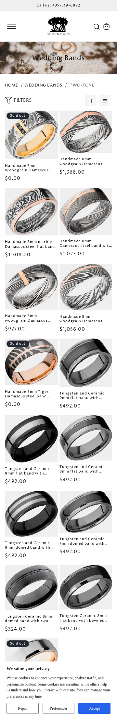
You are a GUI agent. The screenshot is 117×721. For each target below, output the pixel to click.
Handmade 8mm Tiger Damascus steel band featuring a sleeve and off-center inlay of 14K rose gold (28, 394)
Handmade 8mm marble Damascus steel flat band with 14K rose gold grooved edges (30, 244)
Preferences (59, 708)
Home (11, 85)
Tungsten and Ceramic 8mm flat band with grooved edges (27, 471)
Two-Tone (82, 85)
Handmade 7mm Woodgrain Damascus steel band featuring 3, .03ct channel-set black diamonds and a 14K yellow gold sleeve (28, 168)
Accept (94, 708)
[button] (11, 26)
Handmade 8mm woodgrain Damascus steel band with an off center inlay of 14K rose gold (83, 319)
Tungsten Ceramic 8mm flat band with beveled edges (83, 618)
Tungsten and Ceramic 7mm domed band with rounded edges (82, 541)
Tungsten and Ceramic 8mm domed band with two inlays (27, 545)
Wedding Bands (43, 85)
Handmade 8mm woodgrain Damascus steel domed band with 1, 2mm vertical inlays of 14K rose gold (30, 318)
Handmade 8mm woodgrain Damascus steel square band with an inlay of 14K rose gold (85, 162)
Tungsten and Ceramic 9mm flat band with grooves (82, 396)
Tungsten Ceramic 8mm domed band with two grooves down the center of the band (30, 619)
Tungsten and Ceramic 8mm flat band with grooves (82, 469)
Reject (22, 708)
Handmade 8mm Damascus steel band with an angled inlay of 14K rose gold (85, 243)
